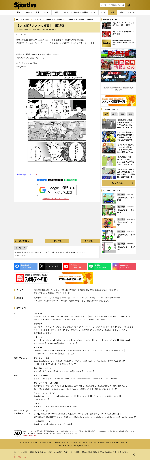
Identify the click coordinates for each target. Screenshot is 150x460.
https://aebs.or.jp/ (30, 435)
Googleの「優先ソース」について (56, 199)
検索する (123, 5)
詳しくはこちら (20, 457)
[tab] (37, 12)
